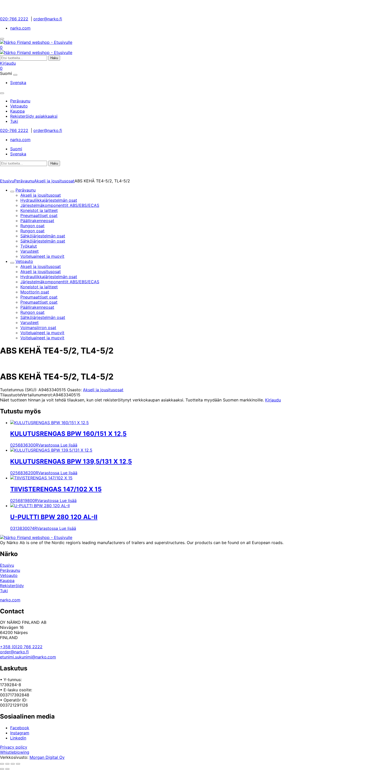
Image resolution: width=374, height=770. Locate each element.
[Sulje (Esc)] (18, 764)
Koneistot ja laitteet (39, 210)
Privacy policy (13, 747)
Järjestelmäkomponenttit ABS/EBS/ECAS (59, 205)
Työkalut (28, 246)
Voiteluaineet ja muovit (42, 256)
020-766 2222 (14, 18)
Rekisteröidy (12, 585)
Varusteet (29, 251)
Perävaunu (24, 180)
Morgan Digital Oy (47, 757)
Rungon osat (32, 225)
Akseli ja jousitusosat (54, 180)
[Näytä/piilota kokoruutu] (7, 764)
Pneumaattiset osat (38, 215)
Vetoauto (24, 261)
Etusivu (7, 180)
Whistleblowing (14, 752)
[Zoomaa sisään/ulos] (2, 764)
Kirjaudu (8, 63)
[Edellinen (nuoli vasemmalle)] (2, 769)
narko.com (20, 28)
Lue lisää (69, 445)
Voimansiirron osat (38, 327)
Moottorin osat (34, 291)
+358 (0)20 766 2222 (21, 646)
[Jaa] (13, 764)
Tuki (4, 590)
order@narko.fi (47, 18)
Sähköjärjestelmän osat (42, 235)
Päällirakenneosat (37, 220)
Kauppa (7, 580)
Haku (54, 58)
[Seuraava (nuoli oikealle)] (7, 769)
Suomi (16, 148)
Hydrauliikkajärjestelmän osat (48, 200)
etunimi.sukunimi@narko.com (28, 656)
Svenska (18, 82)
